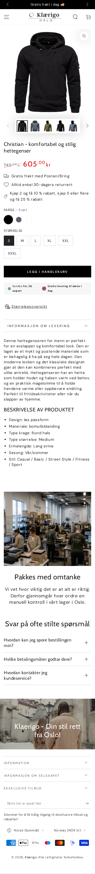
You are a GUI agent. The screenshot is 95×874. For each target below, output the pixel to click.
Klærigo (31, 857)
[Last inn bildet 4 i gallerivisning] (35, 126)
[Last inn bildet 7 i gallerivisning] (73, 126)
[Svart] (8, 219)
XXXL (12, 253)
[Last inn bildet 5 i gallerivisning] (47, 126)
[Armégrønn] (29, 219)
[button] (75, 17)
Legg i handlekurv (47, 272)
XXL (65, 240)
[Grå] (18, 219)
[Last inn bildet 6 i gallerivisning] (60, 126)
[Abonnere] (88, 803)
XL (49, 240)
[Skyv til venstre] (8, 4)
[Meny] (6, 17)
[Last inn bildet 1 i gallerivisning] (22, 126)
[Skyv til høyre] (87, 4)
